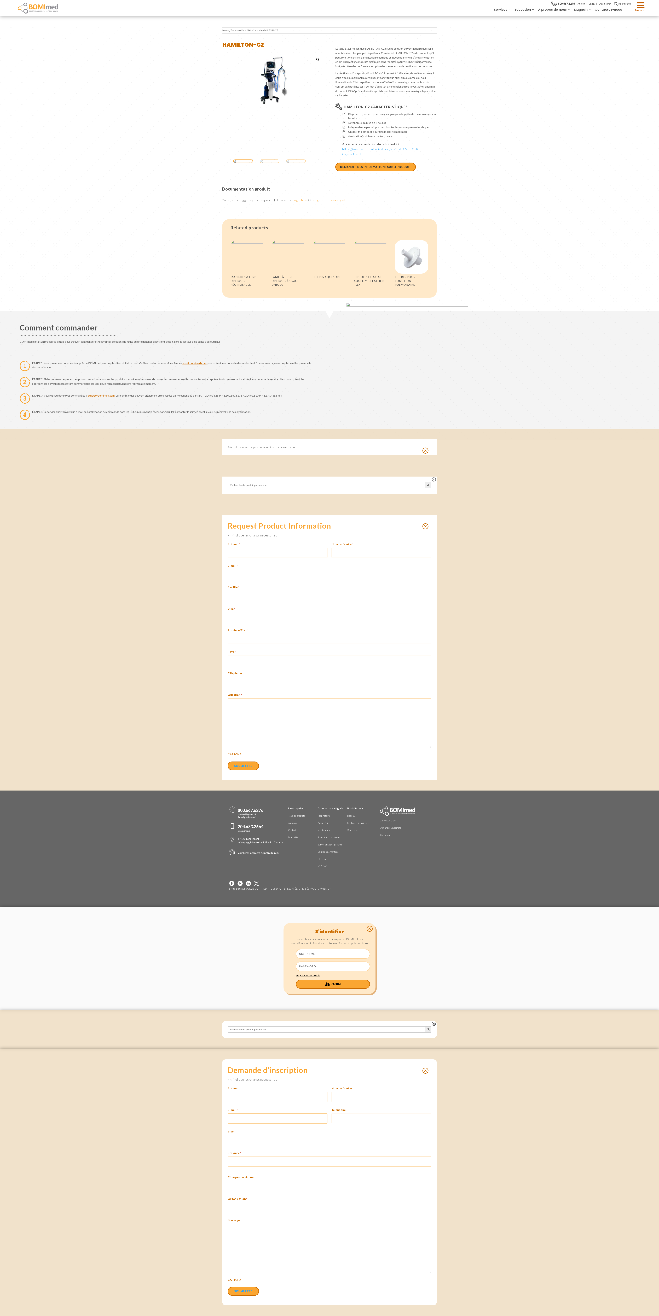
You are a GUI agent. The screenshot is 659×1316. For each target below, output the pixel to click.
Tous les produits (296, 815)
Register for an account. (329, 200)
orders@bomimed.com (101, 395)
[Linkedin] (250, 883)
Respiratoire (324, 815)
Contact (292, 830)
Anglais (581, 3)
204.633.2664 (250, 826)
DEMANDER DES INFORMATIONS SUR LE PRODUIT (375, 166)
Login (592, 3)
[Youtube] (241, 883)
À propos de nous (552, 9)
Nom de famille (343, 544)
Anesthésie (323, 823)
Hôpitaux (253, 30)
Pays (232, 651)
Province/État (238, 630)
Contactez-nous (608, 9)
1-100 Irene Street (260, 840)
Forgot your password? (308, 975)
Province (234, 1152)
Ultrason (322, 859)
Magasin (581, 9)
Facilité (233, 587)
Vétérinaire (323, 866)
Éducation (523, 9)
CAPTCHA (234, 754)
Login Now (300, 200)
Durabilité (293, 837)
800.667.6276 (250, 810)
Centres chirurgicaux (357, 823)
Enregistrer (605, 3)
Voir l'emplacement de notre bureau (258, 852)
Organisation (237, 1198)
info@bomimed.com (194, 363)
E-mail (233, 565)
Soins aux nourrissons (329, 837)
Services (500, 9)
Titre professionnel (242, 1177)
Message (234, 1220)
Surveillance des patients (330, 844)
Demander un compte (390, 827)
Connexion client (388, 820)
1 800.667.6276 (565, 3)
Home (225, 30)
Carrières (385, 835)
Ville (231, 608)
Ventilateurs (324, 830)
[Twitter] (258, 883)
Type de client (238, 30)
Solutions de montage (328, 851)
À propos (292, 823)
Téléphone (235, 673)
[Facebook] (233, 883)
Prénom (234, 544)
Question (235, 694)
